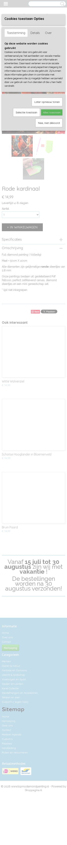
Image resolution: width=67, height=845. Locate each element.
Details (35, 33)
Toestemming (16, 33)
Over (48, 33)
